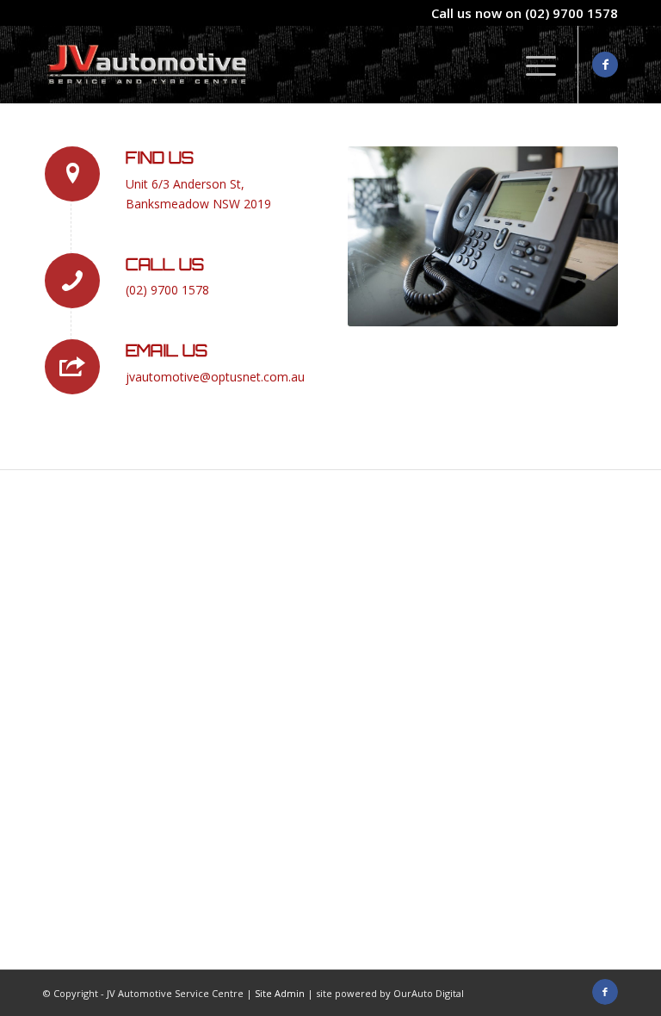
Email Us (166, 350)
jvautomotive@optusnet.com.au (215, 377)
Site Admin (280, 993)
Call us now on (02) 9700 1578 (524, 13)
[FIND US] (72, 173)
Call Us (165, 264)
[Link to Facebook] (605, 64)
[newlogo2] (146, 64)
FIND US (160, 157)
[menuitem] (532, 64)
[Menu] (532, 64)
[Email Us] (72, 366)
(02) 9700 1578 (167, 290)
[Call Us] (72, 280)
